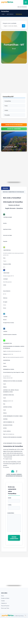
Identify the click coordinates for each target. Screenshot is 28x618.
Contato (3, 600)
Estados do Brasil (5, 598)
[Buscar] (24, 25)
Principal (5, 188)
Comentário (10, 513)
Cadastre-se (4, 603)
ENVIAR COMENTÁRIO (14, 538)
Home (2, 595)
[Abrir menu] (25, 2)
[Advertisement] (14, 79)
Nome (9, 498)
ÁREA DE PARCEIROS (22, 7)
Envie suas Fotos (5, 608)
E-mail (10, 505)
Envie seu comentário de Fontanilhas (13, 192)
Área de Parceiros (5, 605)
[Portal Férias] (7, 3)
